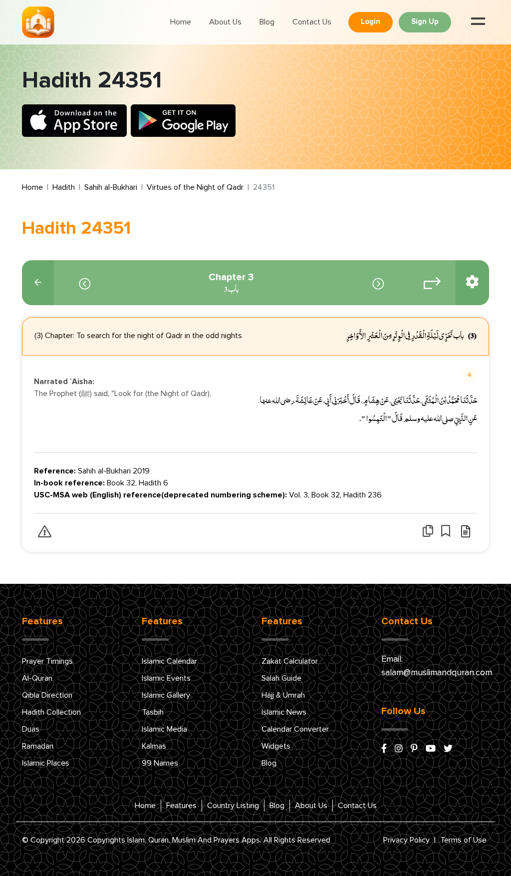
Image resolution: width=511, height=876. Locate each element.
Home (180, 22)
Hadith (63, 187)
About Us (225, 22)
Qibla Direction (47, 695)
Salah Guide (281, 678)
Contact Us (311, 22)
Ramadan (37, 746)
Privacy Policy (406, 840)
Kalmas (154, 746)
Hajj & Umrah (283, 695)
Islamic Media (164, 729)
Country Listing (233, 806)
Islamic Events (166, 678)
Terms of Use (463, 840)
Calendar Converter (295, 729)
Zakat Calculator (289, 661)
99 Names (160, 763)
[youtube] (431, 749)
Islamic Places (45, 763)
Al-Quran (37, 678)
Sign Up (425, 21)
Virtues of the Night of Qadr (195, 187)
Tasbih (153, 712)
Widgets (275, 746)
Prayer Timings (47, 661)
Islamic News (283, 712)
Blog (266, 22)
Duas (30, 729)
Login (370, 21)
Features (181, 806)
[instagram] (399, 749)
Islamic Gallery (166, 695)
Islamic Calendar (169, 661)
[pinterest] (414, 749)
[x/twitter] (448, 749)
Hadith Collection (51, 712)
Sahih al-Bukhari (110, 187)
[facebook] (384, 749)
